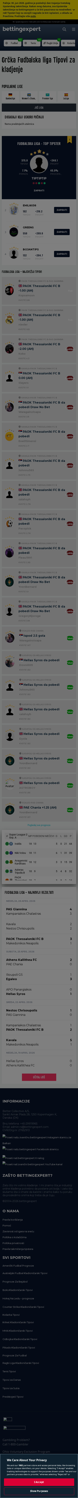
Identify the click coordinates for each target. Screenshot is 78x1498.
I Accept (39, 1482)
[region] (39, 1476)
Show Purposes (39, 1491)
